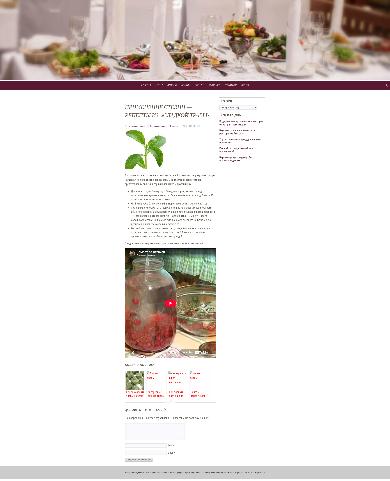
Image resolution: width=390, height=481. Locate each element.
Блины (185, 84)
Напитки (231, 84)
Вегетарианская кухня (135, 126)
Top (382, 473)
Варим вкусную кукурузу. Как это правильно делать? (238, 159)
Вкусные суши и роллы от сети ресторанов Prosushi (237, 132)
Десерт (199, 84)
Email (171, 452)
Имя (170, 445)
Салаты (146, 84)
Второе (172, 84)
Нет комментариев (159, 126)
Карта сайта (260, 472)
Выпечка (214, 84)
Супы (159, 84)
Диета (245, 84)
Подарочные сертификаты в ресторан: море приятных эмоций (241, 123)
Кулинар (174, 126)
